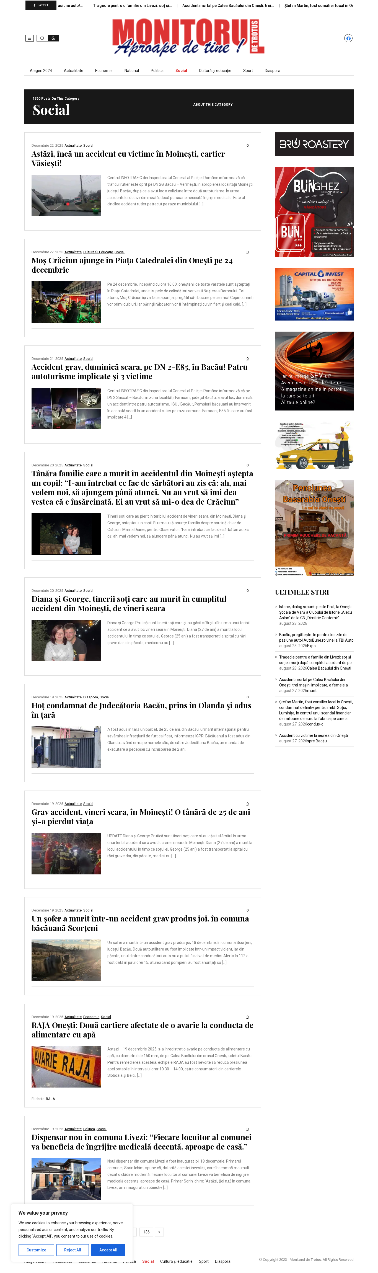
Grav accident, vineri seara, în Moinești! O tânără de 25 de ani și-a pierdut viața (141, 816)
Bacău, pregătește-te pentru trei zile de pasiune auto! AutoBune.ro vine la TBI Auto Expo (316, 640)
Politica (157, 70)
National (132, 70)
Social (181, 70)
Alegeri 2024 (41, 70)
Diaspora (272, 70)
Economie (104, 70)
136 (146, 1232)
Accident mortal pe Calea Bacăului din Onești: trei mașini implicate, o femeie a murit (313, 685)
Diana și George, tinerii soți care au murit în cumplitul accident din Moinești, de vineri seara (129, 603)
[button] (29, 38)
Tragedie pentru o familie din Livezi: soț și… (103, 5)
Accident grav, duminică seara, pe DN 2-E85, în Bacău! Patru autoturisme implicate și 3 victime (140, 371)
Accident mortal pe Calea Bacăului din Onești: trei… (199, 5)
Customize (36, 1250)
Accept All (108, 1250)
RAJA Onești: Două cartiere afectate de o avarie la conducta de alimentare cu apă (142, 1029)
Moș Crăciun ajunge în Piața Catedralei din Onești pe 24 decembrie (132, 265)
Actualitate (73, 70)
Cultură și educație (215, 70)
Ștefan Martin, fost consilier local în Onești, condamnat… (306, 5)
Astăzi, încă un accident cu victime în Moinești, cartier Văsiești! (128, 158)
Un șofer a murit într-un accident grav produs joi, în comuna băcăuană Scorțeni (140, 923)
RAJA (50, 1099)
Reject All (72, 1250)
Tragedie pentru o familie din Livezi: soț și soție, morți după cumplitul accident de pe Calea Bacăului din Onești (315, 662)
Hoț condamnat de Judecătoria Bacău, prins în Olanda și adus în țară (141, 710)
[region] (72, 1233)
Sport (248, 70)
